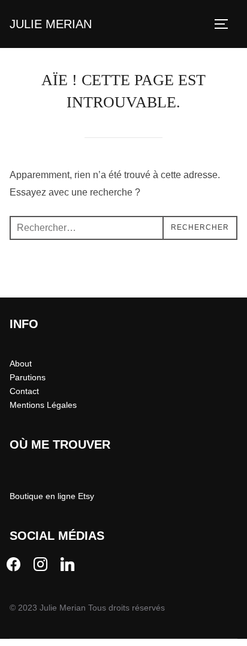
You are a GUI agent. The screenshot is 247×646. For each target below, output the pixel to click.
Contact (24, 391)
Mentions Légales (43, 405)
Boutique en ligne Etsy (52, 496)
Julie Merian (51, 24)
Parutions (28, 377)
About (21, 363)
